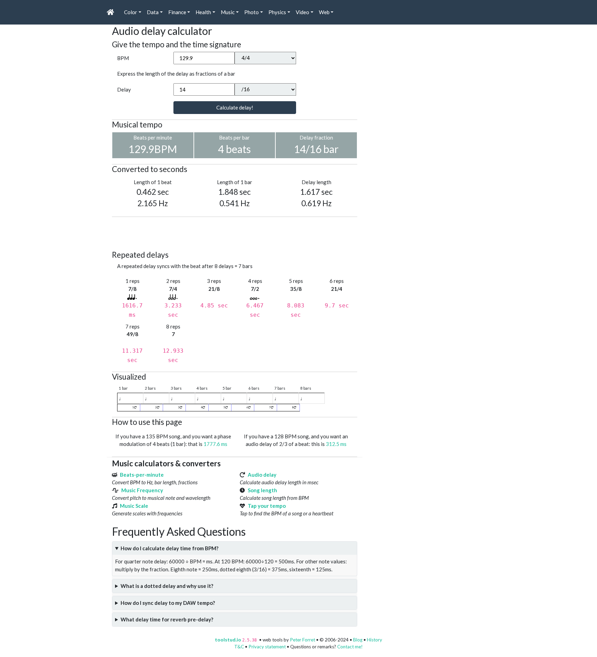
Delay (124, 89)
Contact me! (350, 646)
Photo (251, 12)
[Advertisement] (237, 232)
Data (153, 12)
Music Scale (134, 506)
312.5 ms (336, 444)
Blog (357, 639)
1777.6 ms (215, 444)
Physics (277, 12)
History (374, 639)
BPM (123, 58)
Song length (262, 490)
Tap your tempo (267, 506)
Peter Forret (302, 639)
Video (302, 12)
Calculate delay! (234, 107)
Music (228, 12)
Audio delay (262, 475)
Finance (177, 12)
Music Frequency (142, 490)
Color (130, 12)
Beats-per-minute (142, 475)
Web (324, 12)
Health (203, 12)
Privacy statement (267, 646)
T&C (239, 646)
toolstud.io (228, 639)
